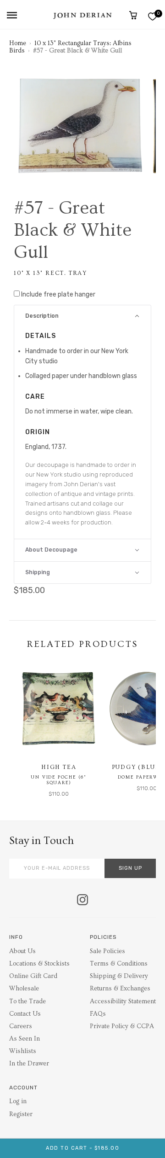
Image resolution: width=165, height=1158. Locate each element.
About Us (22, 951)
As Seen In (24, 1038)
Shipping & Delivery (119, 976)
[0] (152, 16)
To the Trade (27, 1001)
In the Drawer (29, 1063)
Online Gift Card (33, 976)
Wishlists (22, 1051)
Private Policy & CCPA (122, 1026)
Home (17, 43)
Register (21, 1114)
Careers (20, 1026)
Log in (18, 1101)
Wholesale (24, 988)
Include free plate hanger (58, 294)
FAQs (98, 1014)
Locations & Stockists (39, 963)
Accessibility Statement (123, 1001)
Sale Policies (107, 951)
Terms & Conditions (119, 963)
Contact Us (25, 1014)
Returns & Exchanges (120, 988)
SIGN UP (130, 868)
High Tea (58, 767)
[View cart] (133, 15)
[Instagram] (82, 900)
